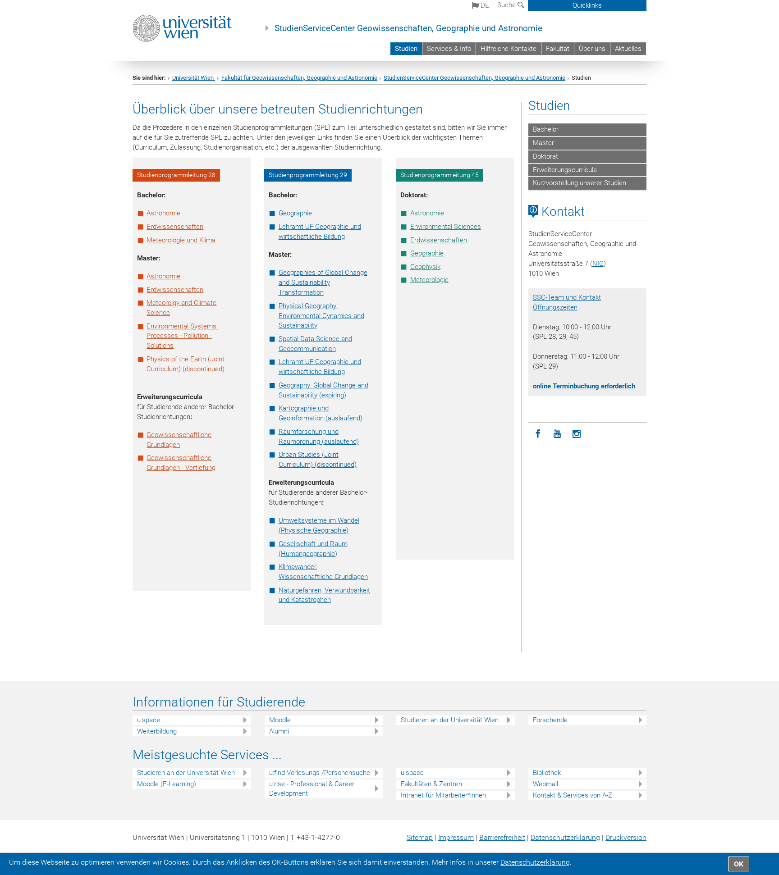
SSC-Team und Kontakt (567, 297)
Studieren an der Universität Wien (450, 720)
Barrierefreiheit (502, 837)
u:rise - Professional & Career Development (311, 789)
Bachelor (546, 129)
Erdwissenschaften (175, 227)
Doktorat (545, 156)
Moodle (280, 720)
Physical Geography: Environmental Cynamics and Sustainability (321, 316)
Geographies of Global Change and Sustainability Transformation (323, 282)
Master (543, 143)
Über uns (592, 49)
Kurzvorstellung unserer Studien (579, 183)
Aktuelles (628, 49)
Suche (507, 5)
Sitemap (420, 837)
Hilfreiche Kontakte (508, 49)
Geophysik (425, 267)
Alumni (279, 731)
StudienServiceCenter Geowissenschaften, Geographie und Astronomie (408, 28)
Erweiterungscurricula (565, 170)
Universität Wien (193, 77)
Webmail (545, 784)
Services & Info (449, 49)
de (484, 5)
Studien (406, 49)
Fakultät (557, 49)
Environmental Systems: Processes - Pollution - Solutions (182, 336)
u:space (148, 720)
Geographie (295, 213)
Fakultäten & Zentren (431, 784)
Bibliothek (547, 773)
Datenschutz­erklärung (565, 837)
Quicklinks (587, 5)
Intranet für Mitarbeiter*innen (443, 795)
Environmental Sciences (445, 227)
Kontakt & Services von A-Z (572, 795)
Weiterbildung (157, 731)
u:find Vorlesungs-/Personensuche (319, 773)
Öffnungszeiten (555, 307)
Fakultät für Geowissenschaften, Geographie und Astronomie (299, 77)
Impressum (456, 837)
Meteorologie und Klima (181, 240)
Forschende (550, 720)
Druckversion (625, 837)
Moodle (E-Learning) (166, 784)
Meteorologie (429, 280)
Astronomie (163, 213)
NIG (598, 264)
